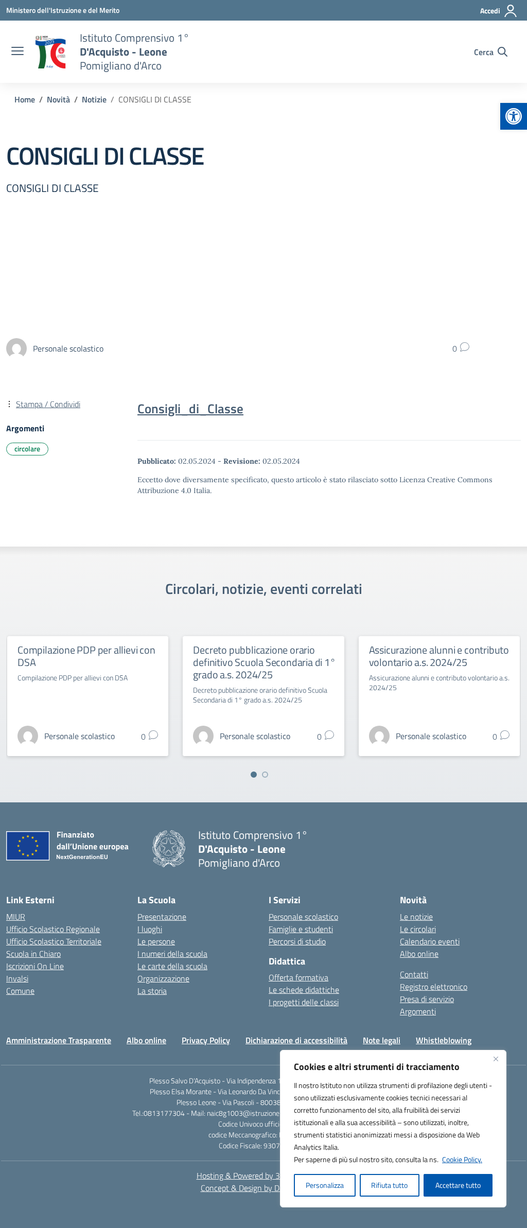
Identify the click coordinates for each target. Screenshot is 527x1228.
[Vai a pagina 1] (254, 774)
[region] (393, 1128)
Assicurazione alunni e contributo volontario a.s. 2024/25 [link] (439, 656)
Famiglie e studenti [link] (301, 929)
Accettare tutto (458, 1185)
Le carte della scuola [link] (172, 966)
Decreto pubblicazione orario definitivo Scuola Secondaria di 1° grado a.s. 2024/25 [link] (264, 662)
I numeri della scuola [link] (172, 954)
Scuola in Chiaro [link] (33, 954)
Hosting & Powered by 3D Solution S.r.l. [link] (264, 1175)
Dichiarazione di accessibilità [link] (296, 1040)
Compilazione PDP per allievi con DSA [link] (86, 656)
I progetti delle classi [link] (304, 1002)
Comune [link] (20, 991)
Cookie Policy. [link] (462, 1159)
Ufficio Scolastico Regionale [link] (53, 929)
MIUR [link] (15, 916)
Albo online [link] (419, 954)
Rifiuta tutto (389, 1185)
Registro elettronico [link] (433, 986)
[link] (513, 116)
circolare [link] (27, 448)
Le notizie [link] (416, 916)
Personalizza (325, 1185)
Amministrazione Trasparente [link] (58, 1040)
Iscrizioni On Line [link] (35, 966)
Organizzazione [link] (163, 978)
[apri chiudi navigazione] (17, 52)
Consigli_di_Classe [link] (190, 408)
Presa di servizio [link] (427, 999)
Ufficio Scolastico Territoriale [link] (53, 941)
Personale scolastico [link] (303, 916)
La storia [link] (152, 991)
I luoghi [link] (149, 929)
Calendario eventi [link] (430, 941)
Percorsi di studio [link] (297, 941)
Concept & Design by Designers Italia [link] (264, 1188)
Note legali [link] (381, 1040)
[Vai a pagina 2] (265, 774)
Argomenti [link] (418, 1011)
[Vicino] (495, 1058)
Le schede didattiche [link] (304, 990)
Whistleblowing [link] (443, 1040)
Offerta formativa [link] (298, 977)
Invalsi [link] (17, 978)
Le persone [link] (156, 941)
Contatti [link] (414, 974)
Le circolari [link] (418, 929)
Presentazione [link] (161, 916)
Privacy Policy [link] (206, 1040)
